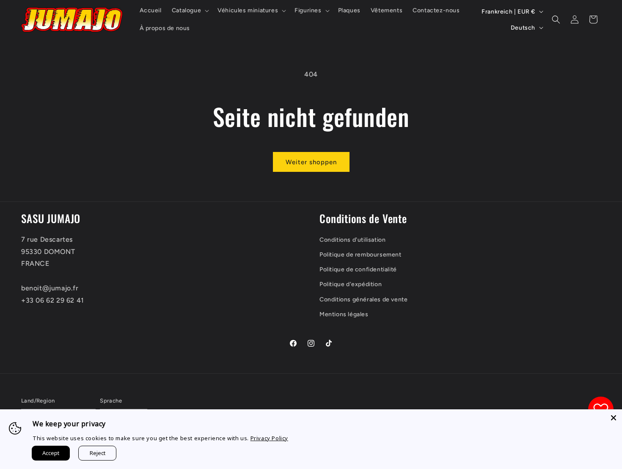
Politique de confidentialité (358, 269)
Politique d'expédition (350, 284)
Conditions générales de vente (363, 299)
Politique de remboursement (360, 254)
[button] (189, 10)
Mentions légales (344, 314)
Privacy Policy (269, 438)
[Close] (613, 418)
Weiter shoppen (311, 162)
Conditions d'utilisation (352, 239)
